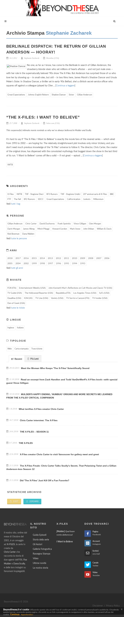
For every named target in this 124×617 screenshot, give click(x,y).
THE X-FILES (26, 443)
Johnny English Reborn (38, 95)
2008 (90, 258)
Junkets (86, 199)
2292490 (34, 501)
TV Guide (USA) (14, 293)
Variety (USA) (57, 298)
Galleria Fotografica (42, 549)
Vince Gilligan (80, 224)
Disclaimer (98, 606)
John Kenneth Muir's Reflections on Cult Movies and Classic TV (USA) (80, 288)
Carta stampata (21, 349)
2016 (26, 258)
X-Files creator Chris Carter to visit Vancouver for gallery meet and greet (59, 454)
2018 (10, 258)
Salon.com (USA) (53, 123)
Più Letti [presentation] (34, 359)
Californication (73, 199)
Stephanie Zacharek (31, 58)
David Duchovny (47, 224)
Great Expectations (16, 95)
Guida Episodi (39, 535)
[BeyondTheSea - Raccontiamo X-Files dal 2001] (62, 8)
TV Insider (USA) (99, 298)
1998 (42, 264)
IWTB (10, 165)
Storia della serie (41, 540)
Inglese (10, 328)
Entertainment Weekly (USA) (32, 288)
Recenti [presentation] (18, 359)
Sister (71, 95)
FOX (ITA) (11, 288)
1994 (74, 264)
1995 (66, 264)
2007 (98, 258)
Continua (14, 614)
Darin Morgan (13, 229)
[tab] (17, 358)
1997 (50, 264)
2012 (58, 258)
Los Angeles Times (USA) (84, 293)
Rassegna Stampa (41, 554)
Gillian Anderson (84, 95)
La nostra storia (40, 568)
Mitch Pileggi (43, 229)
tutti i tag (15, 204)
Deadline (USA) (14, 298)
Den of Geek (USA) (16, 303)
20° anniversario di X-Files (95, 194)
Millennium (98, 199)
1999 (34, 264)
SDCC (41, 199)
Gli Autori (37, 544)
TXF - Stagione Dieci (34, 194)
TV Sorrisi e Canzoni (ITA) (77, 298)
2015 (34, 258)
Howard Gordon (59, 229)
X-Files (10, 194)
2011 (66, 258)
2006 (106, 258)
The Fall (17, 199)
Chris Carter (31, 224)
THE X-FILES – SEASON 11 (34, 431)
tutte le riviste (18, 308)
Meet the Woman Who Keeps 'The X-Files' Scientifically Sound (55, 368)
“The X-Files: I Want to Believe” (43, 117)
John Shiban (88, 229)
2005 (10, 264)
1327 (15, 501)
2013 (50, 258)
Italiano (20, 328)
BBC (112, 194)
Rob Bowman (13, 234)
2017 (18, 258)
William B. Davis (104, 229)
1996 (58, 264)
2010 (74, 258)
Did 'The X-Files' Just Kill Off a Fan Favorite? (44, 480)
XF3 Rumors (52, 194)
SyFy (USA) (104, 293)
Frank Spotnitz (64, 224)
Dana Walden (28, 234)
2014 (42, 258)
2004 (18, 264)
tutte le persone (19, 238)
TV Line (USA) (41, 298)
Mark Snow (75, 229)
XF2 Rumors (29, 199)
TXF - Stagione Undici (70, 194)
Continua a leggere (65, 86)
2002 (26, 264)
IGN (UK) (28, 298)
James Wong (29, 229)
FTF (9, 199)
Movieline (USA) (52, 58)
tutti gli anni (17, 268)
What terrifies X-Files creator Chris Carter (41, 409)
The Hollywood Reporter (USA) (39, 293)
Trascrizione (36, 349)
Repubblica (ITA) (63, 293)
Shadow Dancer (59, 95)
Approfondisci (27, 615)
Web (9, 349)
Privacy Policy (113, 606)
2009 (82, 258)
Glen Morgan (95, 224)
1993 (82, 264)
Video (35, 558)
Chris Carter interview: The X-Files (38, 420)
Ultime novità (39, 563)
